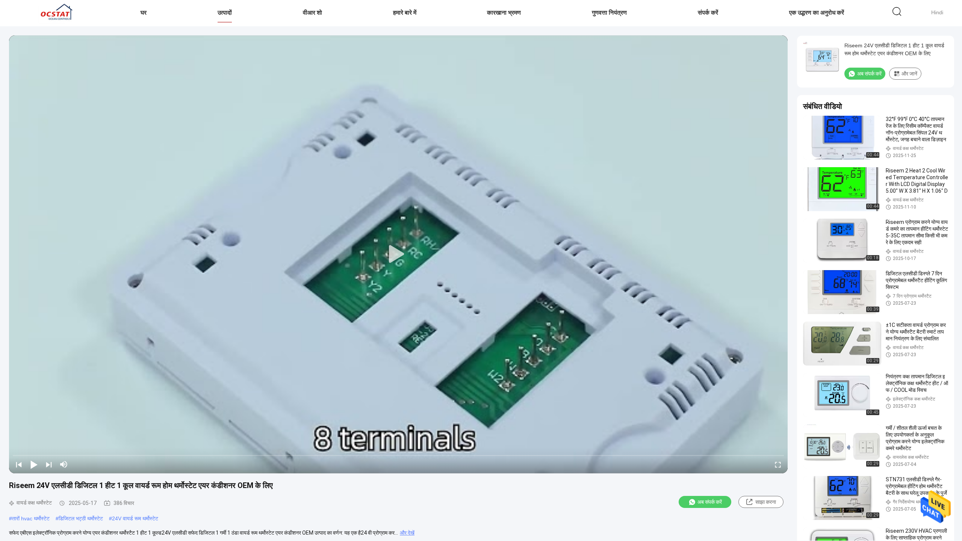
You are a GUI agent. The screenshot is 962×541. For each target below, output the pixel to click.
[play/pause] (33, 464)
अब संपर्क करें (709, 502)
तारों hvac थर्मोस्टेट (31, 518)
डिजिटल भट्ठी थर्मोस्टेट (81, 518)
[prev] (18, 464)
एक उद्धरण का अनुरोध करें (816, 12)
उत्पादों (225, 12)
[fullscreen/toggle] (777, 464)
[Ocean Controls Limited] (55, 13)
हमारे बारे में (404, 12)
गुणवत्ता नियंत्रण (609, 12)
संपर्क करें (708, 12)
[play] (398, 254)
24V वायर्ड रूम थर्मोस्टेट (135, 518)
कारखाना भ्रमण (504, 12)
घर (144, 12)
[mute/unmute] (63, 464)
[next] (48, 464)
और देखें (407, 533)
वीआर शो (312, 12)
